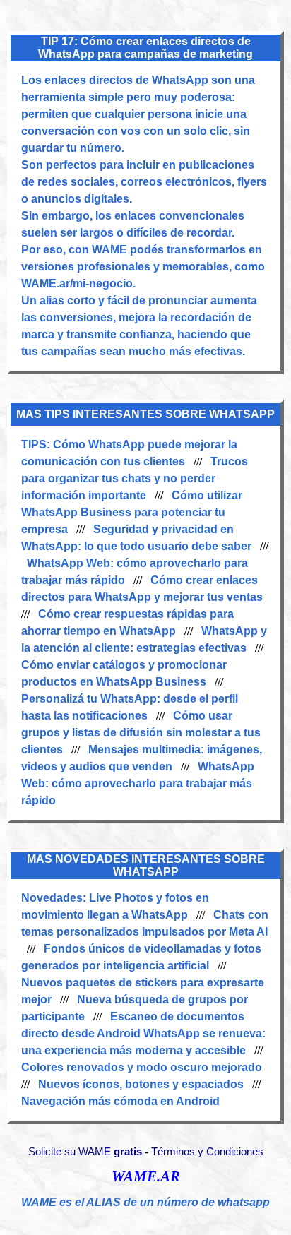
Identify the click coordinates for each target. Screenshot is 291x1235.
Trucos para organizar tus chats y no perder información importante (134, 478)
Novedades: (55, 898)
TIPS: (37, 444)
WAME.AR (146, 1176)
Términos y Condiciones (207, 1151)
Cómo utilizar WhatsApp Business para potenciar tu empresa (131, 512)
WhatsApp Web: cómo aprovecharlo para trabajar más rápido (137, 783)
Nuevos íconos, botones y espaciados (141, 1084)
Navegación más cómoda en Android (120, 1101)
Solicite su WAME (85, 1151)
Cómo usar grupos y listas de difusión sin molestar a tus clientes (141, 733)
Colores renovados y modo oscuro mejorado (141, 1067)
